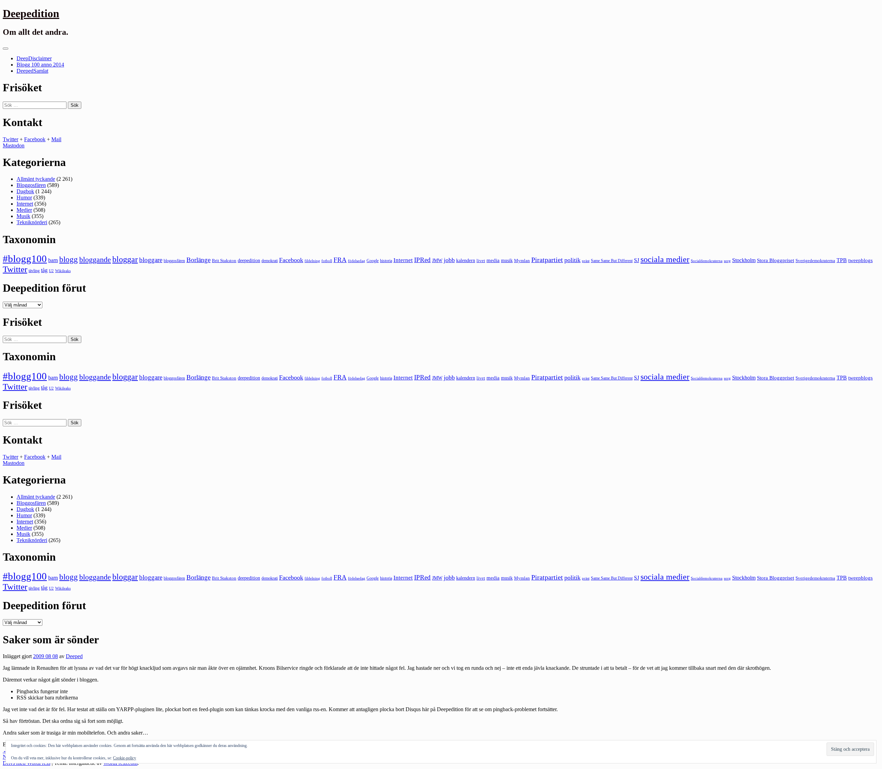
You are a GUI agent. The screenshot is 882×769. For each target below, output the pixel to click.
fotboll (326, 261)
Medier (24, 210)
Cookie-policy (124, 758)
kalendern (465, 260)
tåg (44, 270)
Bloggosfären (31, 185)
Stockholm (744, 260)
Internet (25, 204)
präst (585, 261)
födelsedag (356, 261)
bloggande (95, 259)
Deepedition (31, 13)
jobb (449, 260)
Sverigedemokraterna (815, 260)
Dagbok (25, 191)
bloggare (150, 259)
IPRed (422, 259)
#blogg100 (25, 258)
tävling (34, 270)
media (493, 260)
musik (507, 260)
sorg (727, 261)
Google (373, 260)
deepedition (249, 260)
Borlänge (198, 259)
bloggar (125, 259)
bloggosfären (174, 260)
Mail (56, 139)
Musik (23, 216)
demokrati (269, 260)
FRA (340, 259)
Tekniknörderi (32, 222)
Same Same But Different (612, 260)
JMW (437, 260)
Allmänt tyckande (36, 179)
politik (572, 260)
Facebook (34, 139)
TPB (842, 260)
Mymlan (522, 260)
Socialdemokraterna (706, 261)
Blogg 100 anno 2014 (40, 64)
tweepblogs (860, 260)
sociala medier (664, 259)
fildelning (312, 261)
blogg (68, 259)
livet (480, 260)
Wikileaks (63, 271)
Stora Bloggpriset (775, 260)
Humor (24, 197)
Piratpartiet (547, 259)
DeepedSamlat (32, 71)
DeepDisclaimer (34, 58)
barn (53, 260)
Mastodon (13, 145)
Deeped (74, 656)
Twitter (10, 139)
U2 (51, 271)
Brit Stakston (224, 260)
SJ (636, 260)
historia (386, 260)
